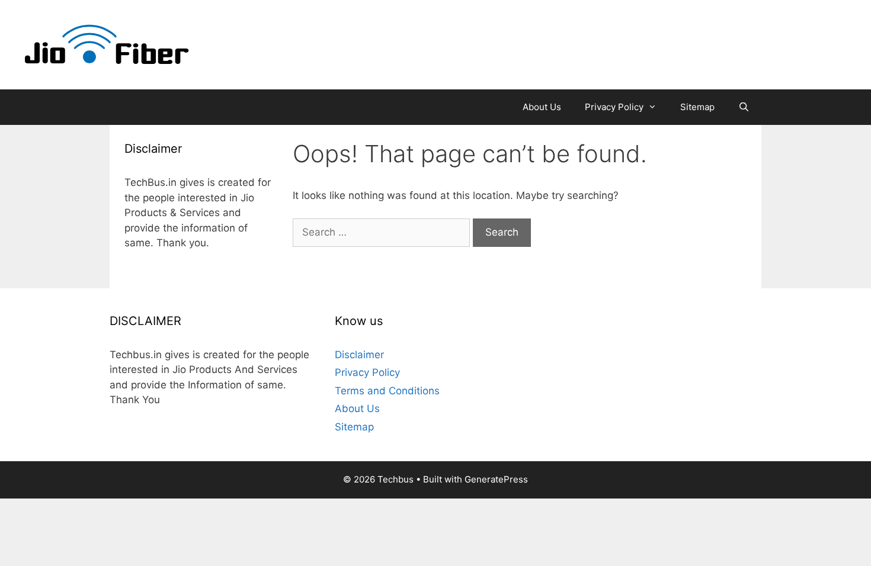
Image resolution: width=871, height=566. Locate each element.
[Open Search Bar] (743, 107)
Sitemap (697, 106)
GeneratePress (496, 479)
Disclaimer (359, 355)
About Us (542, 106)
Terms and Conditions (387, 391)
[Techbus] (107, 44)
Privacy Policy (614, 106)
